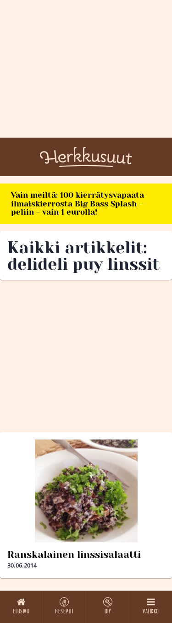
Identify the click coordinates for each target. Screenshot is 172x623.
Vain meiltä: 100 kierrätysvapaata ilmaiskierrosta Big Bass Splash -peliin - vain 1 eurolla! (77, 203)
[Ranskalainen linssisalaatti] (86, 490)
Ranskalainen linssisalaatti (74, 554)
